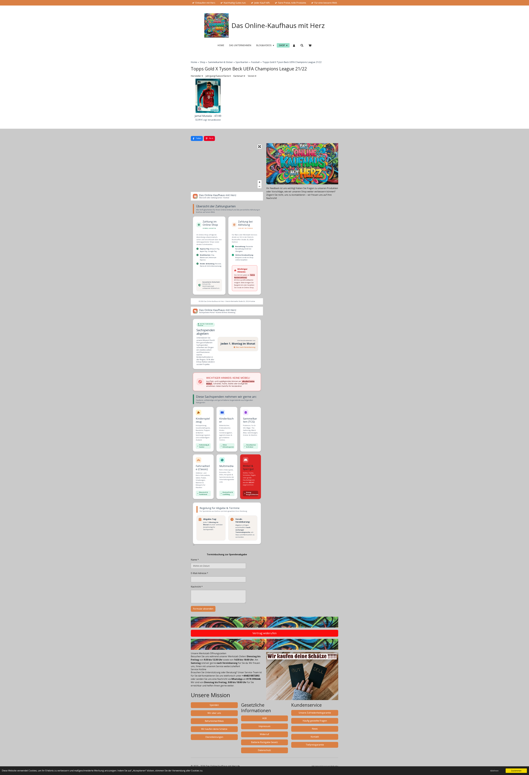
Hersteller (197, 75)
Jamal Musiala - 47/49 (208, 115)
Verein (252, 75)
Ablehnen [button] (494, 770)
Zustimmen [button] (516, 770)
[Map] (227, 166)
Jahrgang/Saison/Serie (218, 75)
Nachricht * (197, 586)
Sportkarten (242, 62)
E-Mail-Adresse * (199, 573)
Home (194, 62)
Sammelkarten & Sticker (220, 62)
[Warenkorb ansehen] (310, 45)
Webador (334, 766)
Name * (195, 559)
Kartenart (239, 75)
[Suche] (302, 45)
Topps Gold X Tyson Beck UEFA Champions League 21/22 (292, 62)
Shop (202, 62)
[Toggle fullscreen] (259, 147)
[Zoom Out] (259, 186)
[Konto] (294, 45)
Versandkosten (214, 119)
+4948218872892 (251, 675)
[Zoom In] (259, 182)
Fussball (255, 62)
